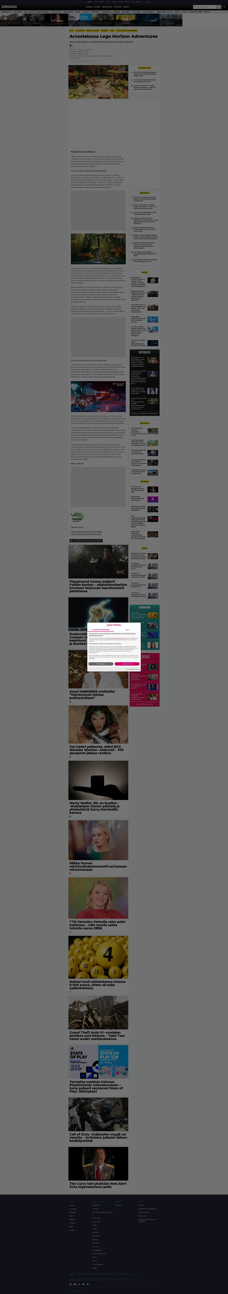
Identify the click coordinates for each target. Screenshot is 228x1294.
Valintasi (127, 630)
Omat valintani (101, 664)
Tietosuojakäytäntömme (133, 669)
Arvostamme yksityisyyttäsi (100, 629)
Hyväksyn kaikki (127, 664)
